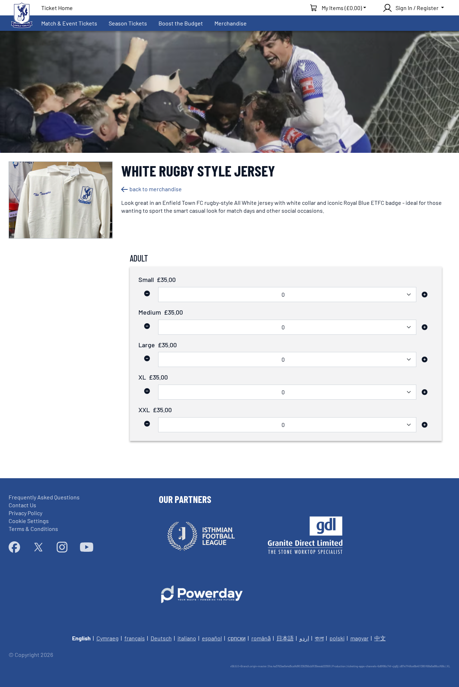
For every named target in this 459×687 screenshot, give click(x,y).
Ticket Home (57, 7)
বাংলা (319, 638)
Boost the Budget (180, 23)
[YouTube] (86, 547)
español (212, 638)
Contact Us (22, 505)
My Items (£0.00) (342, 7)
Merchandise (230, 23)
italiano (187, 638)
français (134, 638)
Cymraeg (107, 638)
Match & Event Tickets (69, 23)
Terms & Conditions (33, 528)
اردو (304, 638)
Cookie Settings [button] (29, 520)
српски (237, 638)
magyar (359, 638)
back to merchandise (155, 188)
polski (337, 638)
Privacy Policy (25, 512)
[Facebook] (14, 547)
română (261, 638)
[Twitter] (38, 547)
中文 (380, 638)
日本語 (285, 638)
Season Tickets (128, 23)
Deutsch (161, 638)
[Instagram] (62, 547)
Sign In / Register (417, 7)
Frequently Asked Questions (44, 497)
